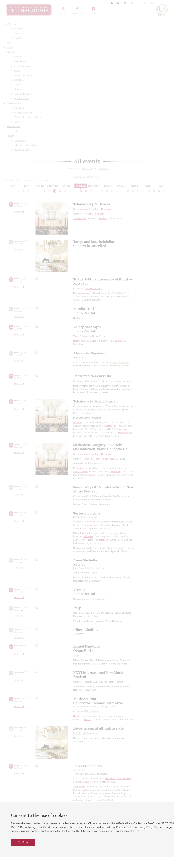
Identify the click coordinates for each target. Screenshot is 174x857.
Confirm (23, 842)
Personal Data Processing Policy (134, 827)
